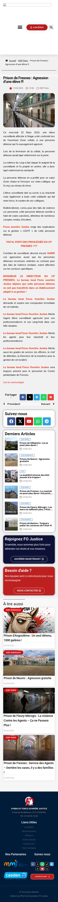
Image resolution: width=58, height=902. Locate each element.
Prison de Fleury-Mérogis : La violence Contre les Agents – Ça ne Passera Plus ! (28, 720)
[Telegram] (47, 421)
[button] (20, 27)
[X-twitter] (20, 421)
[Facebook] (11, 421)
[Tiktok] (47, 864)
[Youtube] (29, 421)
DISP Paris (23, 60)
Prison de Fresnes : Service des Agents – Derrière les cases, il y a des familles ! (29, 767)
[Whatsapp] (38, 421)
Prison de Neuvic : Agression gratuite (27, 678)
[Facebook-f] (33, 864)
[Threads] (47, 869)
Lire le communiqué (13, 382)
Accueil (12, 60)
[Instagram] (37, 869)
